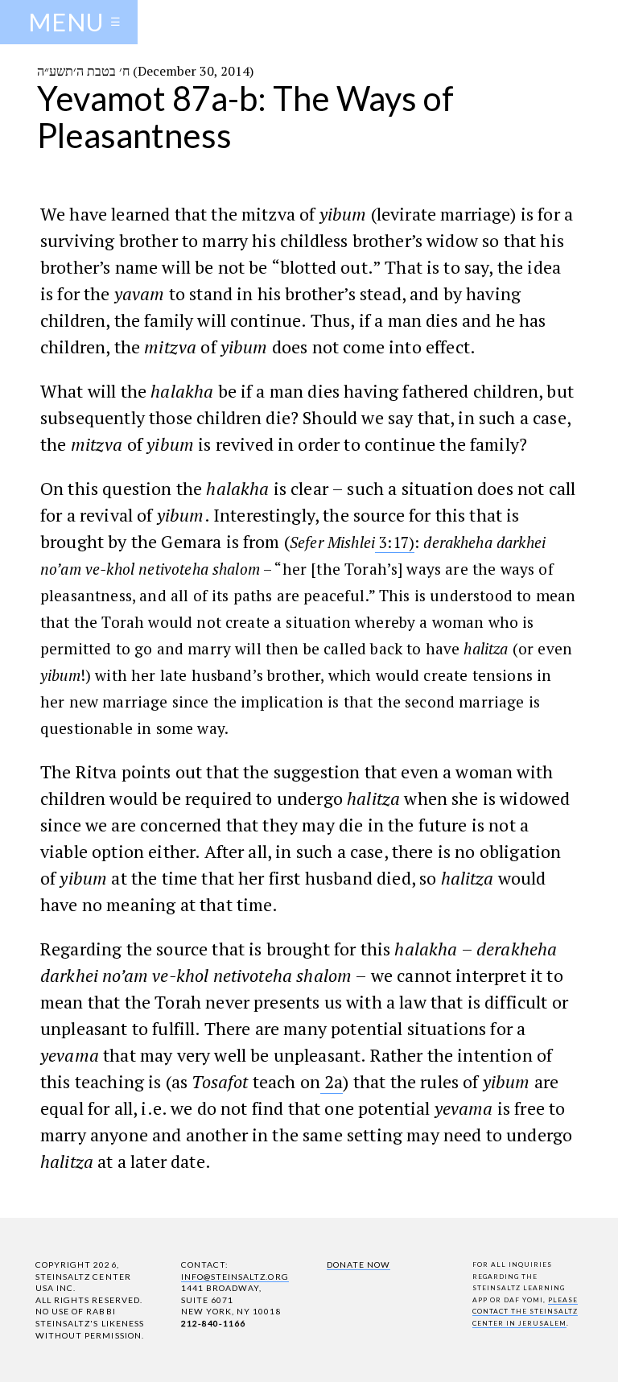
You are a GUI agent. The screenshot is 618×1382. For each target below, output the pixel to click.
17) (394, 542)
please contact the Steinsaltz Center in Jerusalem (525, 1311)
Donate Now (358, 1264)
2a (331, 1081)
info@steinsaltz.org (235, 1276)
